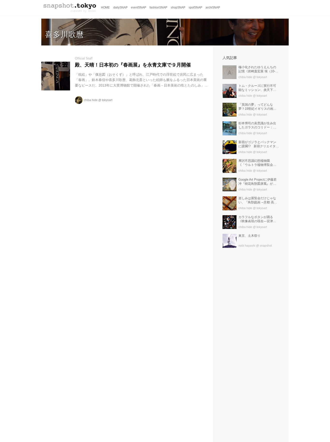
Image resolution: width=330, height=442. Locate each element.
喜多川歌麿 (64, 34)
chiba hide (91, 100)
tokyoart (107, 100)
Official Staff (84, 58)
